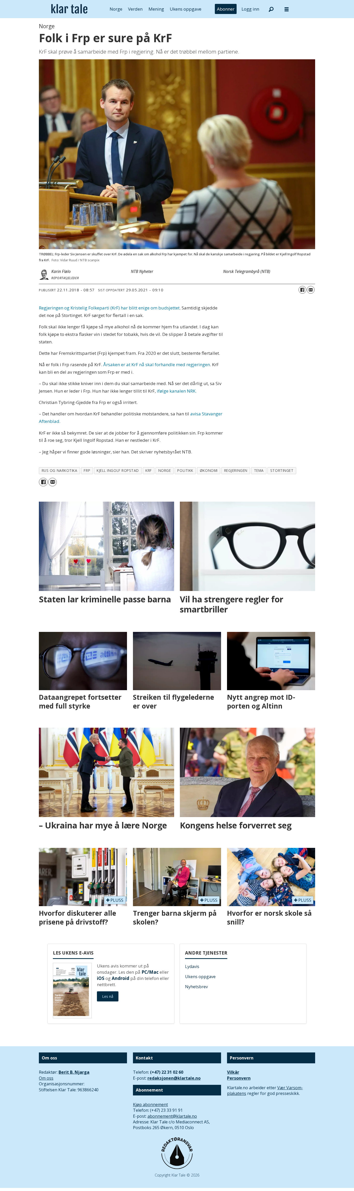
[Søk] (271, 9)
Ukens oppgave (185, 9)
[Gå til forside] (69, 9)
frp (87, 470)
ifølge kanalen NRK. (176, 391)
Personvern (239, 1078)
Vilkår (233, 1072)
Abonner (226, 9)
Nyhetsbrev (196, 987)
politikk (185, 470)
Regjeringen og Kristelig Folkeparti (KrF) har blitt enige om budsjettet (109, 308)
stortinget (281, 470)
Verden (135, 9)
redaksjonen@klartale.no (174, 1078)
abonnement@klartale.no (172, 1116)
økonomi (209, 470)
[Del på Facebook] (302, 290)
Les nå (107, 996)
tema (259, 470)
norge (164, 470)
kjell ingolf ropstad (118, 470)
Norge (116, 9)
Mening (156, 9)
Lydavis (192, 966)
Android (120, 978)
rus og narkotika (59, 470)
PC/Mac (150, 972)
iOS (100, 978)
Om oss (46, 1078)
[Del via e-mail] (311, 290)
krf (148, 470)
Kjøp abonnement (150, 1104)
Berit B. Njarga (74, 1072)
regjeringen (235, 470)
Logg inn (250, 9)
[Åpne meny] (286, 9)
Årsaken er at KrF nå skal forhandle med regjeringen (156, 364)
